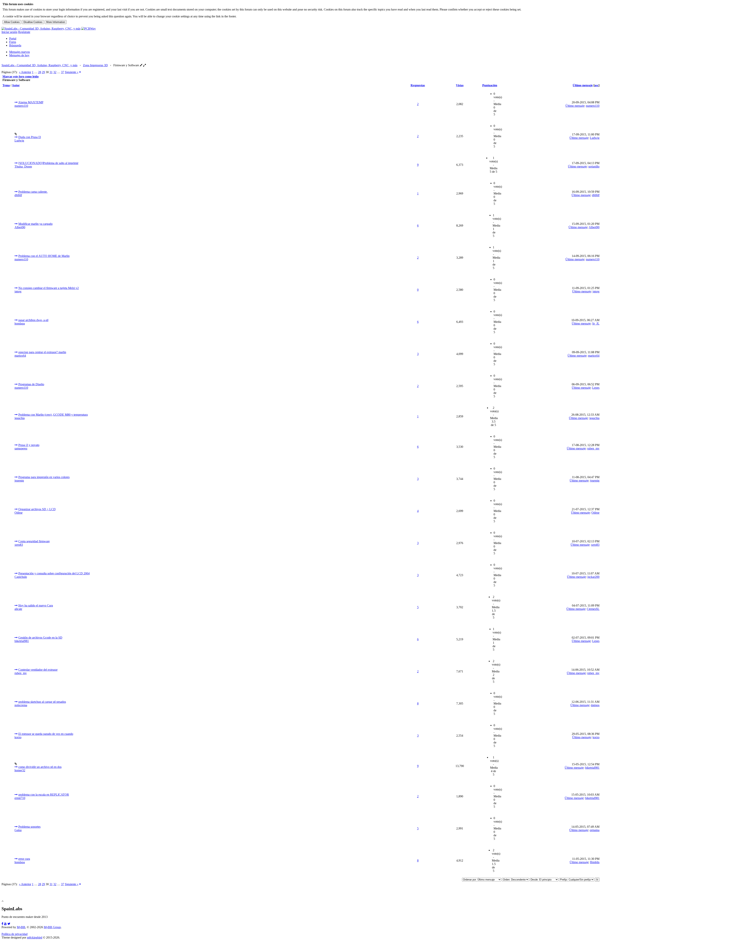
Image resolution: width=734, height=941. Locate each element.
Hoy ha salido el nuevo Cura (35, 605)
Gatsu (18, 830)
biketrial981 (22, 641)
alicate (18, 609)
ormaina (594, 830)
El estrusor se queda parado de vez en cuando (45, 733)
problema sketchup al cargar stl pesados (42, 701)
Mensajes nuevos (19, 51)
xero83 (19, 544)
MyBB (21, 927)
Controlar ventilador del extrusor (38, 669)
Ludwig (19, 140)
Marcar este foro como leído (20, 76)
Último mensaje (583, 85)
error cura (24, 858)
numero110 (21, 105)
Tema (6, 85)
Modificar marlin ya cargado (35, 223)
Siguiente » (71, 72)
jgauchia (20, 418)
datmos (595, 705)
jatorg (18, 291)
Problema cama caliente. (33, 191)
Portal (12, 38)
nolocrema (21, 705)
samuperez (21, 448)
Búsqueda (15, 45)
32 (54, 72)
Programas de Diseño (31, 384)
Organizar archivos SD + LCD (37, 509)
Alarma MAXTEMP (30, 102)
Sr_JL (595, 323)
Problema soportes (29, 826)
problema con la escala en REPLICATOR (43, 794)
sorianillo (593, 166)
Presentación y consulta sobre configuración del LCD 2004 (54, 573)
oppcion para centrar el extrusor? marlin (42, 352)
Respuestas (418, 85)
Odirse (19, 512)
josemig (19, 480)
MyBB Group (52, 927)
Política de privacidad (15, 934)
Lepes (595, 387)
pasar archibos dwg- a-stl (33, 320)
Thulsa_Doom (23, 166)
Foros (12, 42)
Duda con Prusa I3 (29, 137)
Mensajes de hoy (19, 55)
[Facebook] (2, 923)
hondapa (20, 323)
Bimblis (594, 862)
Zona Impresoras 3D (95, 65)
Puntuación (489, 85)
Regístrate (24, 32)
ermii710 (20, 798)
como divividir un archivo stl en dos (40, 767)
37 (62, 72)
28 (39, 72)
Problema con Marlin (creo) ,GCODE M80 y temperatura (53, 414)
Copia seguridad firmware (34, 541)
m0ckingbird (34, 937)
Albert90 (20, 227)
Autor (16, 85)
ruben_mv (593, 448)
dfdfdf (18, 195)
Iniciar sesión (9, 32)
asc (596, 85)
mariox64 (20, 355)
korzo (18, 737)
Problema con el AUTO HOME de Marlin (44, 256)
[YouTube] (5, 923)
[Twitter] (8, 923)
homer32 (20, 770)
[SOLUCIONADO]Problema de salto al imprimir (48, 163)
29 (43, 72)
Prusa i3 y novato (28, 445)
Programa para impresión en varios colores (44, 477)
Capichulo (21, 576)
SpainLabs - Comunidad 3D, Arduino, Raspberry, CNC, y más (39, 65)
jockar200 (593, 576)
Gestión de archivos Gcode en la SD (40, 637)
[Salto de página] (80, 72)
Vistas (460, 85)
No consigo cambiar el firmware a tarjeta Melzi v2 (48, 288)
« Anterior (25, 72)
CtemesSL (593, 609)
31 (51, 72)
